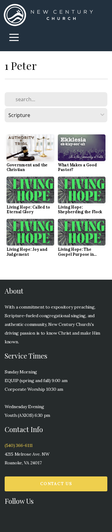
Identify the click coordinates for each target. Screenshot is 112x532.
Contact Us (56, 483)
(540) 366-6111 (19, 445)
